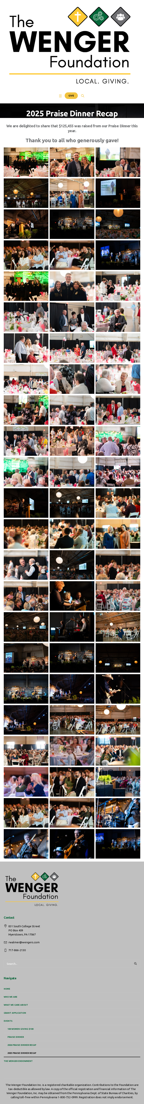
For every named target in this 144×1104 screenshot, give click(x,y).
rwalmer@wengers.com (24, 942)
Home (7, 989)
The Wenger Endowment (18, 1061)
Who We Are (10, 997)
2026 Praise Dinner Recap (22, 1045)
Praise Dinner (16, 1037)
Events (8, 1021)
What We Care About (16, 1005)
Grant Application (15, 1013)
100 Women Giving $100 (20, 1029)
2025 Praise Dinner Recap (22, 1053)
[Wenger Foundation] (72, 46)
